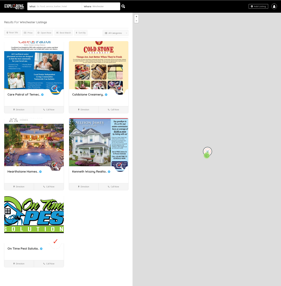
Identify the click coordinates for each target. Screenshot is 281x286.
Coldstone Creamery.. (88, 94)
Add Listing (259, 6)
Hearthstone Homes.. (23, 171)
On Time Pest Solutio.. (23, 248)
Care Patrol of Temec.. (24, 94)
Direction (19, 109)
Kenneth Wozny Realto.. (90, 171)
